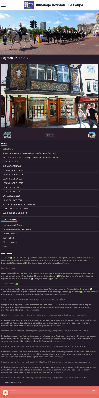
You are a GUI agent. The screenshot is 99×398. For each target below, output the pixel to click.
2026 (5, 246)
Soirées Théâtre (9, 233)
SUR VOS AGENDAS (12, 166)
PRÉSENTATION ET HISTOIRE (16, 209)
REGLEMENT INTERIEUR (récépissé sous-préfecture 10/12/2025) (31, 157)
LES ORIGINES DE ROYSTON (15, 213)
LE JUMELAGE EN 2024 (13, 179)
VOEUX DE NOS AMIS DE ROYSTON (19, 204)
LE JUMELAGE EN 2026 (13, 170)
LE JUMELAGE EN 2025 (13, 174)
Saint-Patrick (8, 238)
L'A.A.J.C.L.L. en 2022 (12, 187)
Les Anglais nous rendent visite (17, 229)
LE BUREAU (8, 149)
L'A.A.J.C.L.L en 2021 (11, 191)
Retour (49, 135)
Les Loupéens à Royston (13, 225)
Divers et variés (9, 242)
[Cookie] (5, 393)
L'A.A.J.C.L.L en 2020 (11, 196)
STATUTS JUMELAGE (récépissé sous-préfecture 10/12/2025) (29, 153)
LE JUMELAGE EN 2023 (13, 183)
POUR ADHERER (10, 162)
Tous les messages (12, 382)
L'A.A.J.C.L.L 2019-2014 (12, 200)
